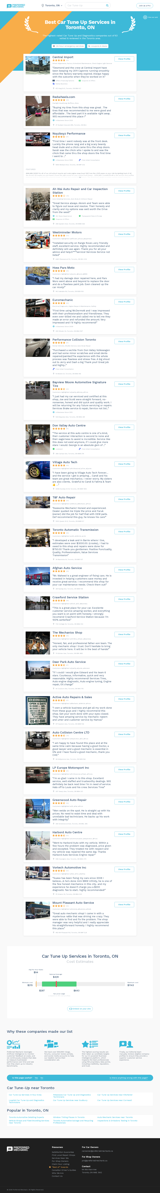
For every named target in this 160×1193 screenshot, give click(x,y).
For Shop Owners (60, 1161)
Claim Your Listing (60, 1164)
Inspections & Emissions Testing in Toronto (117, 1120)
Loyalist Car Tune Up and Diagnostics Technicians (26, 1101)
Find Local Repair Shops (63, 1155)
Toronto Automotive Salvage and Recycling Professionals (73, 1121)
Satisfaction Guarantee (63, 1152)
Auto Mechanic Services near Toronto (115, 1117)
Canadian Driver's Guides (64, 1170)
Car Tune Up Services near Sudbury (70, 1100)
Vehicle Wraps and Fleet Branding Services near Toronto (29, 1121)
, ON (44, 1110)
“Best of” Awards (60, 1167)
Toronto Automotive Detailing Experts (26, 1117)
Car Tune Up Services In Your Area (25, 1095)
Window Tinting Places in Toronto (69, 1117)
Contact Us (57, 1176)
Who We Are (58, 1173)
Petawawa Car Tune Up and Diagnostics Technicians (72, 1096)
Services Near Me (60, 1158)
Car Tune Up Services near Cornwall (114, 1100)
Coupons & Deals (99, 46)
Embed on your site (82, 1009)
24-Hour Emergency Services (70, 46)
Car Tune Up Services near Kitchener (114, 1095)
